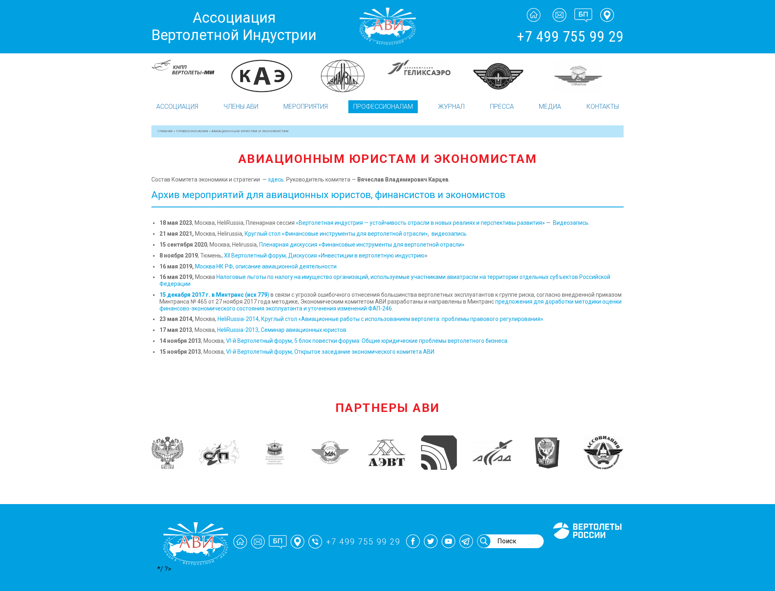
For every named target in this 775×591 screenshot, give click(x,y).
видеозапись (449, 233)
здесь (276, 179)
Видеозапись (571, 223)
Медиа (550, 106)
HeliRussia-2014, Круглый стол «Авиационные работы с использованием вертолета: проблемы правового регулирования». (381, 319)
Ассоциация (177, 106)
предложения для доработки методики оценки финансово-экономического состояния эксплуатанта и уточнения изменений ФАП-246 (390, 305)
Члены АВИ (241, 106)
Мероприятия (305, 106)
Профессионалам (383, 106)
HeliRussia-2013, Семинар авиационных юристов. (282, 330)
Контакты (602, 106)
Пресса (502, 106)
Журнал (451, 106)
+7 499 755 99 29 (570, 36)
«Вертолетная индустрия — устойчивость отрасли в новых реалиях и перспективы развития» (420, 223)
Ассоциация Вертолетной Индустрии (233, 26)
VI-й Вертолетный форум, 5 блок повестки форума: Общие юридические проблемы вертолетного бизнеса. (367, 341)
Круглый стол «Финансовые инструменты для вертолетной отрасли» (336, 233)
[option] (190, 70)
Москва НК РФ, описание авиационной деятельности (266, 266)
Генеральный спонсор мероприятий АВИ (586, 548)
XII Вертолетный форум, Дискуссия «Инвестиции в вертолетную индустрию (324, 255)
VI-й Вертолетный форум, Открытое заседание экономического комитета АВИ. (331, 351)
